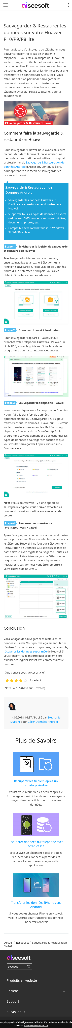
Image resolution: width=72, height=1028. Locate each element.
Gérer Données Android (43, 722)
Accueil (8, 942)
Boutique (13, 966)
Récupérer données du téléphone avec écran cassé (36, 844)
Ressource (22, 942)
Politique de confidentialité (36, 1025)
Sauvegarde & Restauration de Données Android (28, 190)
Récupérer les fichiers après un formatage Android (36, 783)
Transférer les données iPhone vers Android (36, 905)
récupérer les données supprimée (25, 651)
